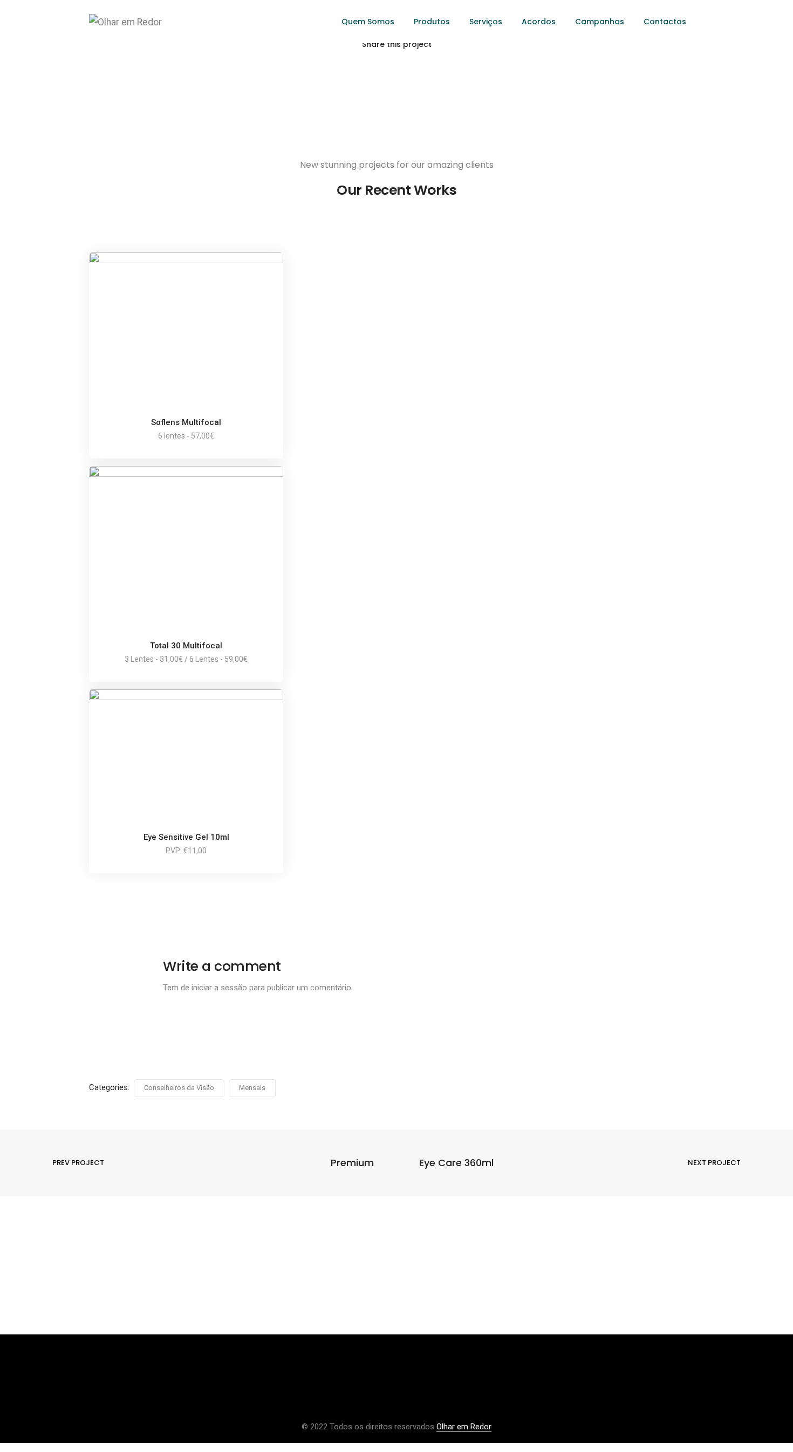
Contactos (665, 21)
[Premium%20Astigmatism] (339, 73)
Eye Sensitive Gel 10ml (186, 837)
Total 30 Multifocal (186, 645)
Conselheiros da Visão (179, 1088)
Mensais (252, 1088)
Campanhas (599, 21)
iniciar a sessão (219, 987)
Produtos (432, 21)
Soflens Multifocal (186, 422)
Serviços (485, 21)
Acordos (539, 21)
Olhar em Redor (463, 1427)
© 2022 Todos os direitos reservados (369, 1427)
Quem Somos (367, 21)
